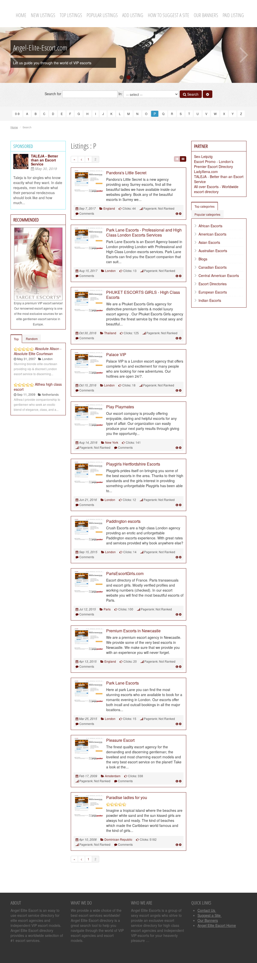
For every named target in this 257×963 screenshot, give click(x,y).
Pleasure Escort (120, 740)
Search (192, 94)
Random (32, 338)
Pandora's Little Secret (126, 173)
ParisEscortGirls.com (125, 573)
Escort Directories (213, 283)
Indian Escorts (210, 300)
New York (111, 442)
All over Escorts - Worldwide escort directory (216, 189)
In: (120, 93)
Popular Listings (102, 15)
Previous (13, 55)
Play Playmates (120, 407)
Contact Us (207, 910)
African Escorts (210, 225)
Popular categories (207, 214)
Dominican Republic (118, 839)
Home (21, 15)
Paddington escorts (123, 521)
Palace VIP (116, 354)
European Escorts (213, 292)
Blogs (203, 258)
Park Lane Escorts (122, 683)
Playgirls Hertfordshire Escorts (133, 464)
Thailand (110, 333)
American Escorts (212, 234)
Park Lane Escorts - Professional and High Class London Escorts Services (144, 232)
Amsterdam (112, 776)
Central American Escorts (219, 275)
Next (244, 55)
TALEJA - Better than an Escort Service (44, 159)
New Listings (43, 15)
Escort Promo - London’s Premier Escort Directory (213, 164)
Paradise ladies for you (126, 797)
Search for (53, 93)
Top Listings (71, 15)
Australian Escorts (213, 250)
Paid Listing (233, 15)
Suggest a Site (210, 915)
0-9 (17, 113)
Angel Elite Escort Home (217, 925)
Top (16, 339)
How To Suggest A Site (168, 15)
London (110, 270)
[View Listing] (177, 213)
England (109, 208)
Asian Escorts (209, 242)
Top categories (205, 206)
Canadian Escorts (213, 267)
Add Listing (132, 15)
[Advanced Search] (207, 94)
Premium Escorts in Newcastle (133, 631)
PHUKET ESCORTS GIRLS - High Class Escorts (143, 294)
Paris (107, 609)
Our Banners (206, 15)
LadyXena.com (206, 171)
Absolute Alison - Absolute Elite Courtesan (37, 351)
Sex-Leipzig (203, 156)
